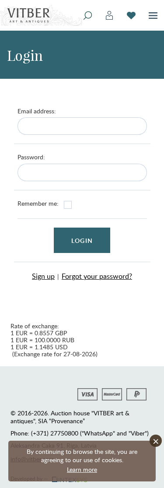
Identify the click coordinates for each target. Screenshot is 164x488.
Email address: (36, 111)
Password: (31, 157)
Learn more (82, 469)
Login (82, 240)
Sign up (43, 276)
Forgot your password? (97, 276)
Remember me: (38, 203)
